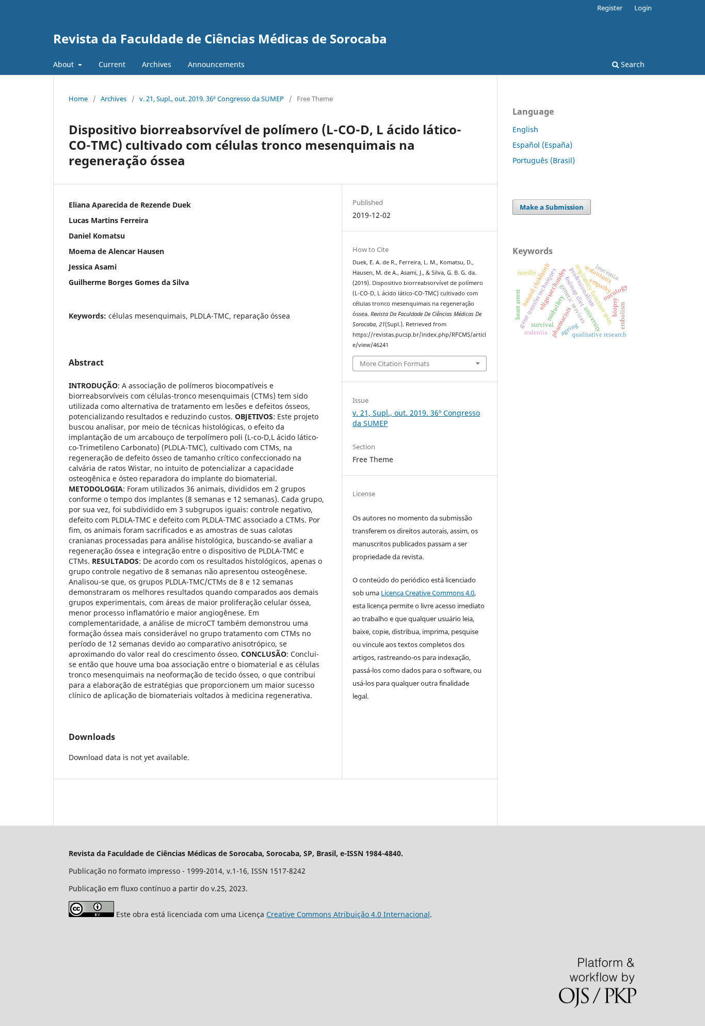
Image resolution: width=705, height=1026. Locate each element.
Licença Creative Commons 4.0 (427, 592)
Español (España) (542, 145)
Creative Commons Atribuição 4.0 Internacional (348, 914)
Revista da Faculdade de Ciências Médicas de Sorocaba (220, 38)
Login (643, 7)
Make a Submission (552, 207)
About (64, 64)
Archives (156, 64)
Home (78, 98)
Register (609, 7)
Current (112, 64)
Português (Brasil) (543, 160)
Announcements (216, 64)
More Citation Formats (394, 363)
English (525, 129)
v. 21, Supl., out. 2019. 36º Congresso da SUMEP (211, 98)
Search (632, 64)
